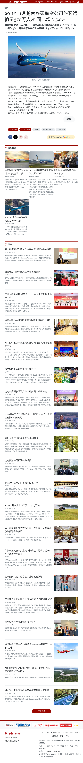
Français (54, 2)
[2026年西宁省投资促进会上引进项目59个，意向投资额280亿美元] (66, 420)
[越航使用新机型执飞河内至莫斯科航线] (41, 159)
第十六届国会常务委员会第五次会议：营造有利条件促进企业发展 (28, 530)
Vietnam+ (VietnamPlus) (20, 1)
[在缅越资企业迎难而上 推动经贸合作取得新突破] (66, 605)
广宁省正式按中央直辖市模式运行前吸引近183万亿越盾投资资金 (27, 552)
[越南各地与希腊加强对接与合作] (66, 628)
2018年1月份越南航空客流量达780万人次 (16, 219)
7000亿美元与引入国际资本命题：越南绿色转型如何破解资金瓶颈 (27, 669)
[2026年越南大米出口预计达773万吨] (66, 512)
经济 (6, 8)
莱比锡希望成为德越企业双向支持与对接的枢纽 (28, 249)
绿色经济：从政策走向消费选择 (20, 369)
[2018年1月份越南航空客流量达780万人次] (17, 207)
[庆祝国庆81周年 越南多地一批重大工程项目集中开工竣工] (66, 301)
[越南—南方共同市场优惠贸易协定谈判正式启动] (66, 327)
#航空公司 (13, 129)
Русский (71, 2)
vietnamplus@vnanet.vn (55, 751)
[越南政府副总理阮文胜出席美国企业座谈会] (66, 398)
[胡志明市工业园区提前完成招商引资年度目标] (66, 697)
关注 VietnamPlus (55, 137)
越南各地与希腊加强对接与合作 (20, 621)
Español (61, 2)
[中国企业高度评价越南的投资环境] (66, 489)
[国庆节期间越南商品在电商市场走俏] (66, 278)
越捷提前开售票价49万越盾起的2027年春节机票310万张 (28, 646)
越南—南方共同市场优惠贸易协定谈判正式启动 (28, 320)
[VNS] (13, 725)
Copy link (26, 137)
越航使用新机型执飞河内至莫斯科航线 (41, 172)
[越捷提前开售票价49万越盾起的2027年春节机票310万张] (66, 651)
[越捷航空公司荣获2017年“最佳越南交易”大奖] (17, 159)
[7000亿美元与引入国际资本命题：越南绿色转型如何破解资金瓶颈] (66, 674)
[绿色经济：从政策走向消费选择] (66, 375)
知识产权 (45, 732)
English (47, 2)
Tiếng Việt (39, 2)
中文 (66, 1)
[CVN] (27, 725)
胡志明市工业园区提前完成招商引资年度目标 (27, 690)
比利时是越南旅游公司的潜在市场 (66, 172)
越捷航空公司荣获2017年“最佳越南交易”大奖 (16, 172)
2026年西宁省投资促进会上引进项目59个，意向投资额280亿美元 (28, 416)
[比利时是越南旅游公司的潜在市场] (66, 159)
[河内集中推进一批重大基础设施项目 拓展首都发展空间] (66, 349)
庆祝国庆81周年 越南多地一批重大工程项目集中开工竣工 (28, 296)
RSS (60, 732)
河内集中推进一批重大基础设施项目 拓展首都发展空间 (28, 344)
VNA (76, 732)
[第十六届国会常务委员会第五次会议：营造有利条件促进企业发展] (66, 534)
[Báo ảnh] (55, 725)
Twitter (15, 137)
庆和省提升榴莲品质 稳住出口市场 (21, 437)
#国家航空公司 (48, 129)
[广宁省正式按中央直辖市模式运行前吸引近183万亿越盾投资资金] (66, 557)
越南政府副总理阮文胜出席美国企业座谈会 (26, 391)
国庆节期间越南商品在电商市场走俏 (22, 271)
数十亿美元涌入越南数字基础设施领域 (23, 576)
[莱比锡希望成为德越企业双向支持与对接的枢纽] (66, 256)
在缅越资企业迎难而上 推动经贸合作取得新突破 (28, 599)
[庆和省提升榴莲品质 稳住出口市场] (66, 444)
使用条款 (54, 732)
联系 (67, 736)
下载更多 (41, 711)
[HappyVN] (69, 725)
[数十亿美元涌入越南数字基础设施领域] (66, 583)
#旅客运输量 (25, 129)
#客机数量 (61, 129)
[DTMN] (41, 725)
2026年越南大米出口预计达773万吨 (22, 505)
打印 (21, 137)
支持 (66, 732)
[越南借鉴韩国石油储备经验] (66, 467)
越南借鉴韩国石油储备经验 (18, 460)
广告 (61, 736)
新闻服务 (55, 736)
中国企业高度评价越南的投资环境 (21, 483)
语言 (71, 732)
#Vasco (36, 129)
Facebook (10, 137)
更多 (10, 244)
